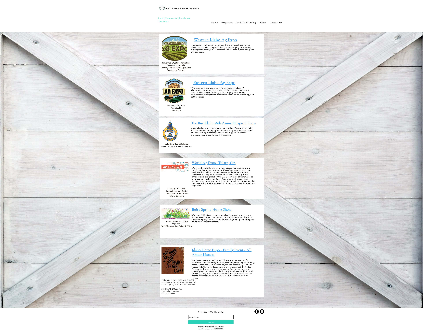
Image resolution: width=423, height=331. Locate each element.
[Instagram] (262, 311)
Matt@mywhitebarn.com (206, 326)
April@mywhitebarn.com (206, 329)
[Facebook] (256, 311)
